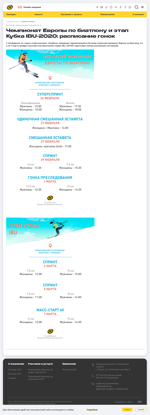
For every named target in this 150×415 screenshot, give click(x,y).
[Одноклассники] (120, 7)
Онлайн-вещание (32, 7)
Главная (9, 22)
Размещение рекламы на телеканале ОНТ (40, 377)
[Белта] (138, 402)
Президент (11, 14)
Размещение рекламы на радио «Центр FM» (40, 371)
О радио (12, 378)
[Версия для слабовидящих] (142, 7)
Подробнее (92, 409)
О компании (138, 14)
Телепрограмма (107, 14)
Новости (39, 14)
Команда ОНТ (15, 369)
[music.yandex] (130, 7)
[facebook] (125, 7)
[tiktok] (106, 7)
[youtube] (101, 7)
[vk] (116, 7)
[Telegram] (97, 7)
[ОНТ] (10, 7)
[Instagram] (111, 7)
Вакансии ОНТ (70, 369)
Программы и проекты (71, 14)
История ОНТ (14, 373)
